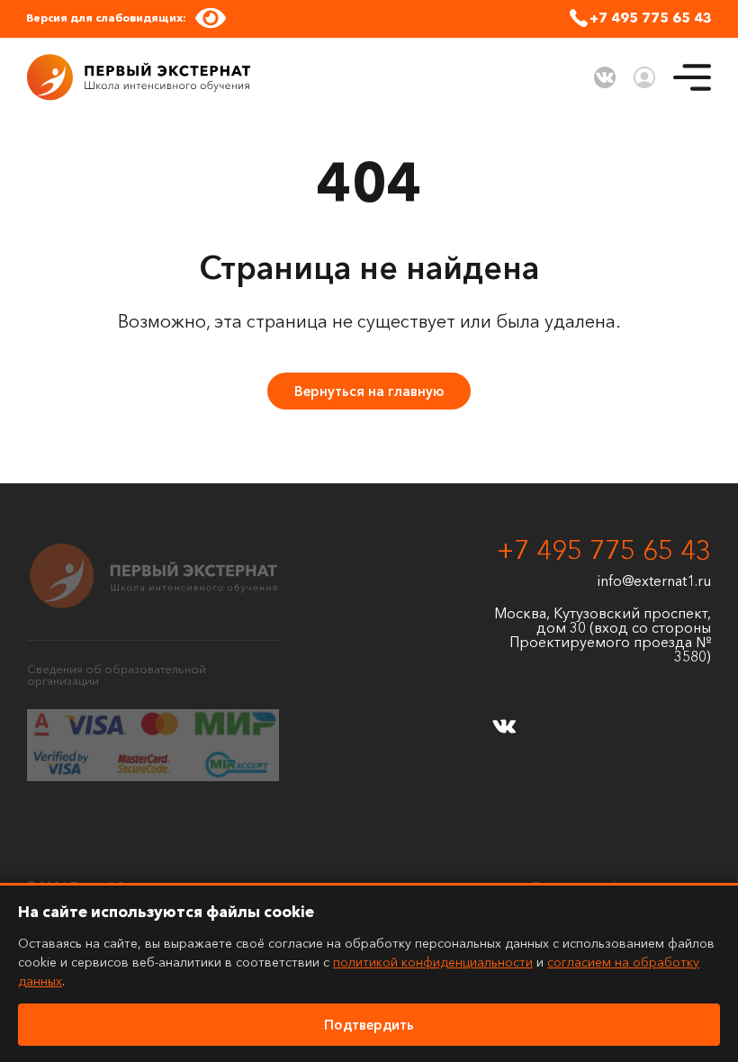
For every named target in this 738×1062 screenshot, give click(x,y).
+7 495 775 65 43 (651, 17)
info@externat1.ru (654, 580)
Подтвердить (369, 1024)
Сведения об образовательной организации (116, 675)
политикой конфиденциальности (433, 962)
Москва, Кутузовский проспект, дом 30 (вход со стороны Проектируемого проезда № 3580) (602, 634)
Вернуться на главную (369, 391)
